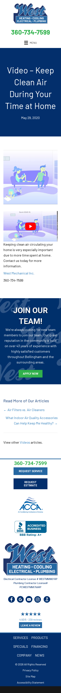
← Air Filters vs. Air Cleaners (24, 410)
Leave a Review (30, 625)
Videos (25, 442)
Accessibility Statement (30, 682)
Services (20, 638)
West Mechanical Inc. (18, 273)
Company (24, 655)
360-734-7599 (30, 32)
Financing (39, 646)
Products (39, 638)
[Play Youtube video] (30, 226)
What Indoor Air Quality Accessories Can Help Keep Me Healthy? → (32, 420)
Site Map (30, 676)
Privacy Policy (30, 670)
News (39, 655)
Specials (20, 646)
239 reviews (35, 619)
